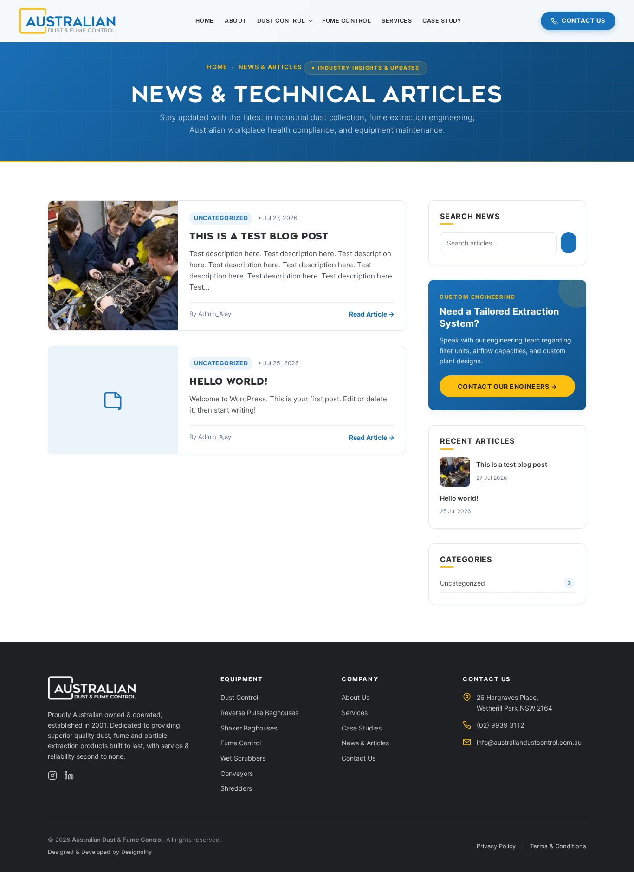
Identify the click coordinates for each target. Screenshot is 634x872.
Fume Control (346, 20)
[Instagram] (52, 775)
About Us (355, 697)
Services (397, 20)
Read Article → (372, 314)
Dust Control (281, 20)
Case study (441, 20)
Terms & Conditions (558, 846)
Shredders (236, 788)
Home (204, 20)
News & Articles (365, 743)
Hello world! (228, 381)
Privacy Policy (496, 846)
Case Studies (362, 728)
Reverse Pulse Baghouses (259, 713)
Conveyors (236, 773)
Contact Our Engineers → (507, 386)
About (235, 20)
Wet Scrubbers (242, 758)
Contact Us (584, 20)
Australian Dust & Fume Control (117, 839)
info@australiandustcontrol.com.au (529, 742)
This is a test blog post (258, 236)
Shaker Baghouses (248, 728)
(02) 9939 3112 (500, 725)
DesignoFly (136, 851)
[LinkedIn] (69, 775)
